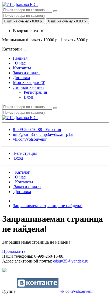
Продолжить (13, 251)
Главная (20, 58)
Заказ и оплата (26, 72)
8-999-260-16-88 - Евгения (37, 129)
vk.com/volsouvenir (30, 139)
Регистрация (35, 92)
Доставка (21, 77)
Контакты (22, 68)
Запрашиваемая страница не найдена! (47, 205)
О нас (19, 63)
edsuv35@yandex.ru (70, 261)
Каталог (21, 172)
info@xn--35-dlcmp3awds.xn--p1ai (43, 134)
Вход (28, 97)
